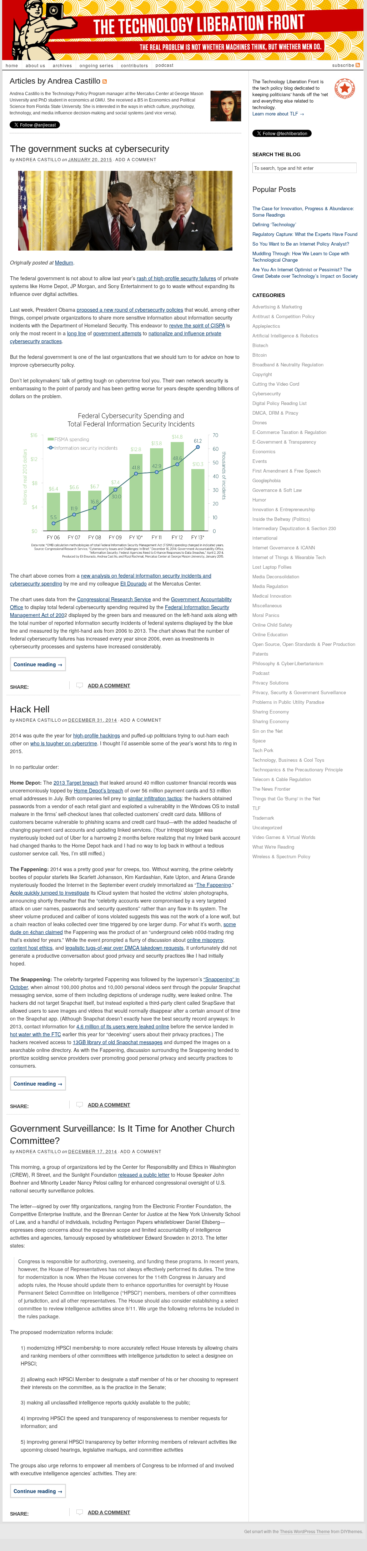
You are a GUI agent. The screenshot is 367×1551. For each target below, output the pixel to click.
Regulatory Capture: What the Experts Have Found (304, 234)
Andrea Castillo (38, 159)
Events (259, 461)
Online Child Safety (272, 624)
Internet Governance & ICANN (283, 547)
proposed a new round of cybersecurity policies (130, 309)
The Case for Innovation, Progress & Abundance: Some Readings (303, 211)
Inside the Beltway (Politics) (281, 518)
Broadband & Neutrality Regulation (287, 364)
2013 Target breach (76, 782)
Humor (259, 499)
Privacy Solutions (270, 682)
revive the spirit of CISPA (197, 325)
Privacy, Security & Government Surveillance (299, 692)
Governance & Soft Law (277, 489)
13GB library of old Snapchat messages (117, 1042)
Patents (260, 653)
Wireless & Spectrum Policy (281, 856)
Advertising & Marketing (277, 306)
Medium (64, 262)
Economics (264, 451)
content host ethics (31, 947)
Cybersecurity (266, 393)
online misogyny (205, 939)
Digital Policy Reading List (279, 403)
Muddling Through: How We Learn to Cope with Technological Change (300, 256)
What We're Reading (273, 846)
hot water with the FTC (35, 1034)
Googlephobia (266, 480)
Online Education (270, 634)
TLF (256, 808)
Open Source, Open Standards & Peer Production (303, 644)
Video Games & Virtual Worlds (284, 837)
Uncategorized (267, 827)
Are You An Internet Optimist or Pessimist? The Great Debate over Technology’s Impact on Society (305, 272)
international (264, 537)
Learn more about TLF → (278, 113)
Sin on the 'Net (267, 730)
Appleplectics (266, 325)
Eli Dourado (133, 583)
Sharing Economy (270, 711)
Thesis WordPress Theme (305, 1531)
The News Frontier (271, 788)
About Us (35, 65)
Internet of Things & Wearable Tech (289, 557)
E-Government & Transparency (284, 441)
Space (259, 740)
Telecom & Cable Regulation (281, 779)
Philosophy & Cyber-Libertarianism (287, 663)
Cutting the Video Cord (275, 383)
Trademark (263, 817)
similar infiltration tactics (155, 798)
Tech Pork (262, 750)
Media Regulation (270, 586)
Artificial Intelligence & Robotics (285, 335)
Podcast (165, 65)
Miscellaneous (267, 605)
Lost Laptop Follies (272, 566)
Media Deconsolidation (275, 576)
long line (76, 333)
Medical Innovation (271, 595)
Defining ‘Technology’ (274, 224)
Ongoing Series (97, 65)
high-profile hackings (96, 735)
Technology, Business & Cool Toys (288, 759)
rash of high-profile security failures (176, 278)
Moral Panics (266, 615)
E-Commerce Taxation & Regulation (289, 432)
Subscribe (343, 65)
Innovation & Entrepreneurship (283, 509)
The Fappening (213, 884)
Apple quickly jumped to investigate (49, 892)
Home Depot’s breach (98, 790)
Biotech (260, 345)
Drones (259, 422)
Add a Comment (135, 159)
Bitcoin (259, 354)
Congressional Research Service (114, 599)
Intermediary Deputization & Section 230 (294, 528)
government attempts (117, 333)
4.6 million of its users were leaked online (122, 1026)
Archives (62, 65)
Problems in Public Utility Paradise (288, 701)
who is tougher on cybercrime (63, 743)
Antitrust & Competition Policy (283, 316)
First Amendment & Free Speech (286, 470)
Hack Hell (30, 709)
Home (12, 65)
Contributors (134, 65)
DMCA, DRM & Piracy (275, 412)
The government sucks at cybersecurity (89, 148)
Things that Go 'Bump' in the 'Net (286, 798)
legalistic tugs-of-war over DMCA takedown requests (124, 947)
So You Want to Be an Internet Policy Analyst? (300, 243)
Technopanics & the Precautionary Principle (297, 769)
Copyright (262, 374)
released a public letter (144, 1174)
